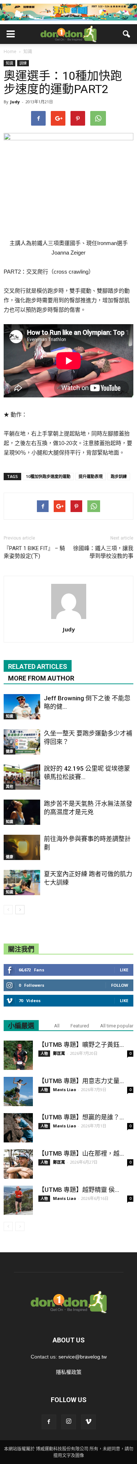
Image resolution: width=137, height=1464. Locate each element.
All (57, 1025)
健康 (9, 751)
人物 (44, 1053)
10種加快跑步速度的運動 (48, 476)
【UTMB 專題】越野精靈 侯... (78, 1189)
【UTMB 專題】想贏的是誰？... (81, 1117)
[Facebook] (49, 1422)
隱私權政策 (68, 1372)
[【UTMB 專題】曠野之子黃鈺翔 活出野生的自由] (18, 1055)
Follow (119, 985)
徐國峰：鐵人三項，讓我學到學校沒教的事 (103, 552)
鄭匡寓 (59, 1053)
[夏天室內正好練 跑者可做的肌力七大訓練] (22, 882)
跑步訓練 (119, 476)
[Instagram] (68, 1422)
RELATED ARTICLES (37, 666)
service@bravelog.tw (82, 1357)
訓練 (23, 63)
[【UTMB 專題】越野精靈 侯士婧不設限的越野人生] (18, 1200)
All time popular (116, 1025)
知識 (9, 63)
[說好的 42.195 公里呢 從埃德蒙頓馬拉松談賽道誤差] (22, 777)
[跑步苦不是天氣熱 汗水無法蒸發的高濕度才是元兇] (22, 812)
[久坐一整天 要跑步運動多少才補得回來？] (22, 742)
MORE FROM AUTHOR (41, 678)
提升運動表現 (91, 476)
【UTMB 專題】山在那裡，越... (81, 1153)
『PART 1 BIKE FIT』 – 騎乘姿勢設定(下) (34, 552)
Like (124, 969)
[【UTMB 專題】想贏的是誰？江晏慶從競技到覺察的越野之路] (18, 1127)
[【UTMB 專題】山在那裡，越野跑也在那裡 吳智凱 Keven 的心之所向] (18, 1164)
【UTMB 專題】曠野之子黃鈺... (81, 1044)
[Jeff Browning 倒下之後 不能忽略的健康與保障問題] (22, 706)
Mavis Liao (64, 1089)
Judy (15, 101)
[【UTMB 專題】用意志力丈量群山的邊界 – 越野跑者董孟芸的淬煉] (18, 1091)
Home (10, 51)
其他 (9, 786)
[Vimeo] (88, 1422)
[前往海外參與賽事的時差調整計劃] (22, 847)
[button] (127, 34)
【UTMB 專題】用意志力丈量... (81, 1081)
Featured (80, 1025)
